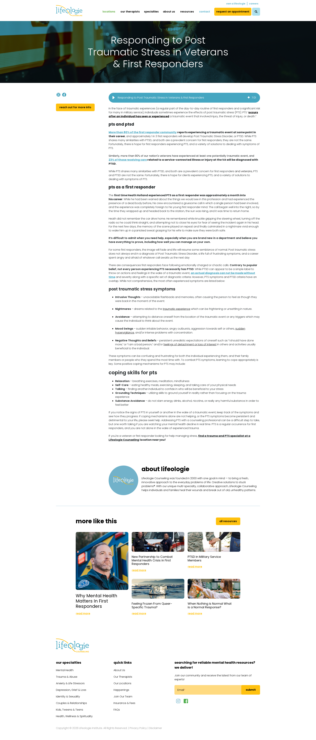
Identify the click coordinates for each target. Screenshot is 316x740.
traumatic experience (176, 309)
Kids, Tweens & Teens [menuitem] (69, 710)
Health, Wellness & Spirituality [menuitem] (74, 716)
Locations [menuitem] (109, 11)
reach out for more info (75, 107)
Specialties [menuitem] (151, 11)
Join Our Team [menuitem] (123, 696)
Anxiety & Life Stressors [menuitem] (70, 683)
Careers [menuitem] (253, 3)
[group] (184, 98)
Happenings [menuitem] (121, 690)
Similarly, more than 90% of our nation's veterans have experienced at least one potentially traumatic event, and (181, 156)
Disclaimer (155, 728)
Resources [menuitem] (187, 11)
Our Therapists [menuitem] (130, 11)
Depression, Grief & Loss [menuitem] (71, 690)
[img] (248, 98)
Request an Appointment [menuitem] (232, 11)
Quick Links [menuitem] (123, 662)
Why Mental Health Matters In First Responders (96, 601)
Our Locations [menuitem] (122, 683)
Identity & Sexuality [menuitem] (68, 696)
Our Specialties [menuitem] (68, 662)
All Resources (228, 521)
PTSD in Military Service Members (204, 558)
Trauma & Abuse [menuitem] (66, 677)
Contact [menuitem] (204, 11)
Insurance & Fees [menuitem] (124, 703)
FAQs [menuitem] (117, 710)
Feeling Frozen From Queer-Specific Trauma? (152, 605)
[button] (113, 97)
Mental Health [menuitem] (65, 670)
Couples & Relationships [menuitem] (71, 703)
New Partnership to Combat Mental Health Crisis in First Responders (152, 560)
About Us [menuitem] (169, 11)
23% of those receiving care (128, 160)
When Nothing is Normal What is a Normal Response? (210, 605)
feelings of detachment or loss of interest (189, 344)
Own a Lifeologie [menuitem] (235, 3)
